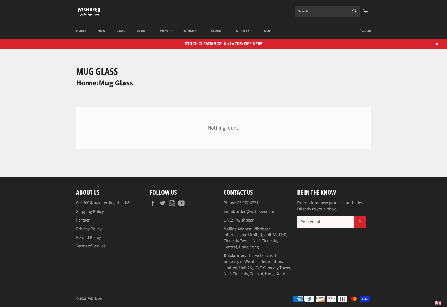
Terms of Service (91, 246)
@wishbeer (244, 220)
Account (365, 30)
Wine (165, 30)
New (101, 30)
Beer (142, 30)
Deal (120, 30)
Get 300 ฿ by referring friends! (102, 203)
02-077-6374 (247, 203)
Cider (217, 30)
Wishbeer (95, 298)
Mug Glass (116, 83)
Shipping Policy (90, 212)
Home (81, 30)
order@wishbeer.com (255, 212)
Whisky (190, 30)
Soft (268, 30)
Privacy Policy (89, 229)
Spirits (243, 30)
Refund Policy (88, 237)
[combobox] (327, 11)
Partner (83, 220)
